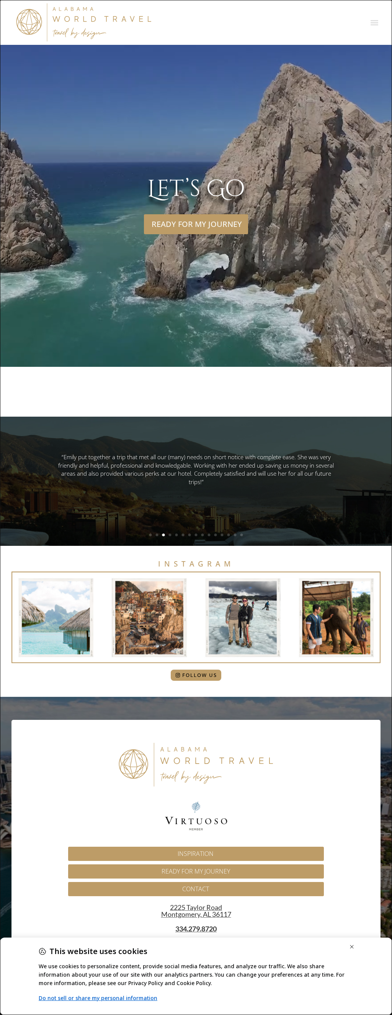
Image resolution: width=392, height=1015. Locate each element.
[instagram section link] (196, 617)
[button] (374, 22)
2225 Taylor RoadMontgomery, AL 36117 (196, 910)
